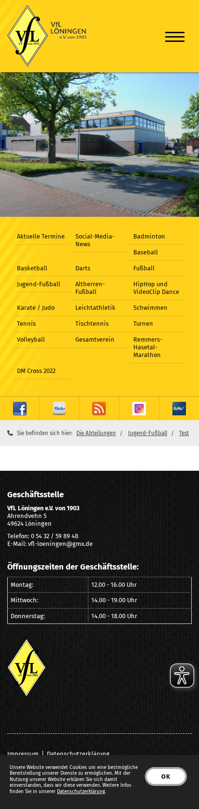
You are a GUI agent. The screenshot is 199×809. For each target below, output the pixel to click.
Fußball (144, 268)
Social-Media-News (94, 240)
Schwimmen (150, 307)
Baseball (145, 252)
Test (184, 433)
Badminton (149, 236)
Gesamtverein (94, 339)
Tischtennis (92, 323)
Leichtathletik (95, 307)
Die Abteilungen (96, 433)
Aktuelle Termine (41, 236)
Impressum (23, 753)
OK (166, 776)
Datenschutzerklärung (78, 753)
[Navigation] (175, 36)
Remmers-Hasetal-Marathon (147, 347)
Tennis (26, 323)
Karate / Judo (36, 307)
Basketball (32, 268)
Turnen (143, 323)
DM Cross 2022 (36, 370)
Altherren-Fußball (90, 287)
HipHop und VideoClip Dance (156, 287)
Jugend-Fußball (38, 284)
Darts (82, 268)
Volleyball (31, 339)
